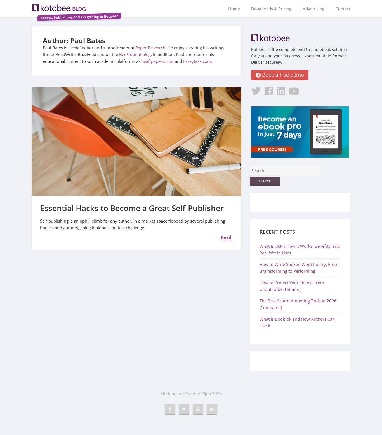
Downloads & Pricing (271, 8)
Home (234, 8)
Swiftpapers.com (158, 61)
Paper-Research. (150, 47)
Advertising (313, 8)
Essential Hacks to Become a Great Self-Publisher (132, 208)
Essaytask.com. (197, 61)
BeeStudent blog (135, 54)
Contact (343, 8)
